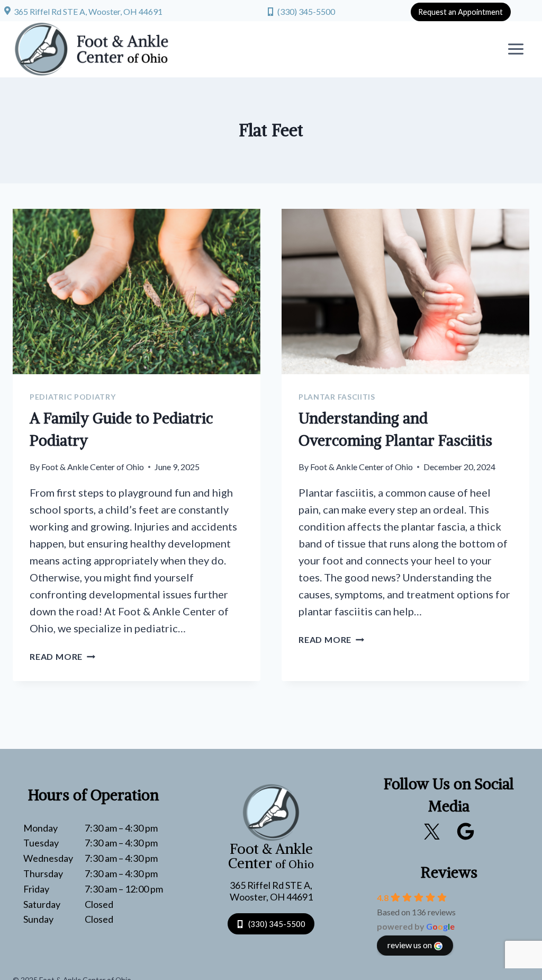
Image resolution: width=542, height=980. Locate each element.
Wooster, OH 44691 (271, 897)
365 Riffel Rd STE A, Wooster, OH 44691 (88, 11)
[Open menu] (515, 49)
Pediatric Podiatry (73, 396)
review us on (409, 945)
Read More (62, 656)
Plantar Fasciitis (337, 396)
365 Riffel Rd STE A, (271, 885)
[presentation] (136, 291)
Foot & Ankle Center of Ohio (92, 467)
